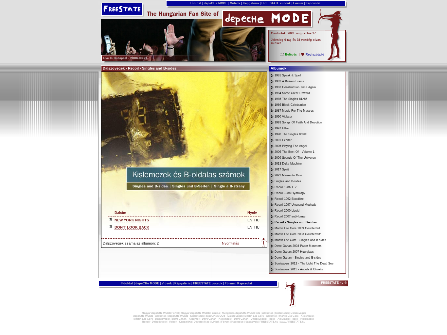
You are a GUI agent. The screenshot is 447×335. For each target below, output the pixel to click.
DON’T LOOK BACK (132, 227)
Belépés (291, 54)
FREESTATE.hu (268, 321)
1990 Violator (283, 116)
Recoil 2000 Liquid (287, 210)
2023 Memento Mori (288, 175)
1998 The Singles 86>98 (291, 134)
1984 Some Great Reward (292, 93)
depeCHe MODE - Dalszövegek (224, 315)
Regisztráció (315, 54)
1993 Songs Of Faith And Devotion (298, 122)
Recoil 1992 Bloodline (289, 198)
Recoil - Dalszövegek (154, 321)
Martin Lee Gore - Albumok (260, 315)
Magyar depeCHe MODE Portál (160, 312)
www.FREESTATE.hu (292, 321)
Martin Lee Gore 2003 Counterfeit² (298, 234)
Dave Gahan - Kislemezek (217, 318)
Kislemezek (282, 312)
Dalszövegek (298, 312)
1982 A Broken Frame (289, 81)
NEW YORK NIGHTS (132, 220)
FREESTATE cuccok (276, 3)
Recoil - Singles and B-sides (296, 222)
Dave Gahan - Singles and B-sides (298, 257)
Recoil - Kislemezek (302, 318)
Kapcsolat (313, 3)
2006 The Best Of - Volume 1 (294, 151)
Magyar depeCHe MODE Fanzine (200, 312)
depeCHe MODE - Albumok (149, 315)
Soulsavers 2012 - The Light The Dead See (304, 263)
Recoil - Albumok (278, 318)
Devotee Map (201, 321)
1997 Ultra (282, 128)
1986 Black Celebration (290, 104)
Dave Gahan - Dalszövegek (250, 318)
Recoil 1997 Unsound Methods (295, 204)
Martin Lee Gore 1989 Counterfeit (297, 228)
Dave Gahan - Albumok (186, 318)
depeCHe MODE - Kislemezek (186, 315)
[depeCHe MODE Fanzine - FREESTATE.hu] (183, 60)
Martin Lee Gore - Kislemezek (296, 315)
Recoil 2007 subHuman (290, 216)
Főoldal (195, 3)
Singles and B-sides (288, 181)
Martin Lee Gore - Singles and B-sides (300, 240)
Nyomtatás (230, 243)
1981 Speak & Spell (288, 75)
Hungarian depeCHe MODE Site (241, 312)
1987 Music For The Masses (294, 110)
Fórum (298, 3)
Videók (235, 3)
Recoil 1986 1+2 (285, 187)
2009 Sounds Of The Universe (295, 157)
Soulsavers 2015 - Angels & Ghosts (299, 269)
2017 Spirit (282, 169)
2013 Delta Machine (288, 163)
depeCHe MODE (215, 3)
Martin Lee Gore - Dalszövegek (152, 318)
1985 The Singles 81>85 (291, 99)
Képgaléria (251, 3)
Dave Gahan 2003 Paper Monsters (298, 245)
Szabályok (251, 321)
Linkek (215, 321)
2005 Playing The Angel (291, 146)
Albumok (267, 312)
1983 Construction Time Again (295, 87)
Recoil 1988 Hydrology (290, 193)
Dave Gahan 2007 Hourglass (294, 251)
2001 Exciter (283, 140)
